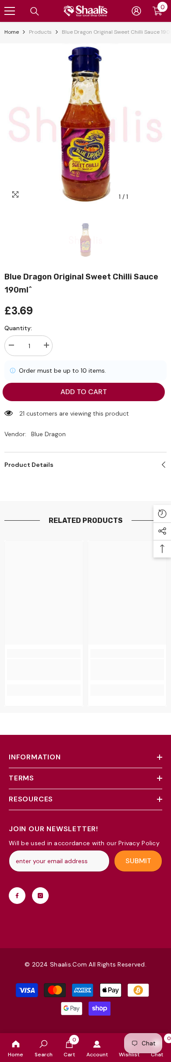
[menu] (9, 11)
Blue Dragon (48, 434)
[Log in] (136, 11)
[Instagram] (40, 895)
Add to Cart (84, 391)
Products (40, 31)
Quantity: (18, 328)
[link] (43, 1047)
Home (11, 31)
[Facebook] (17, 895)
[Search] (34, 11)
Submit (138, 860)
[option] (85, 124)
